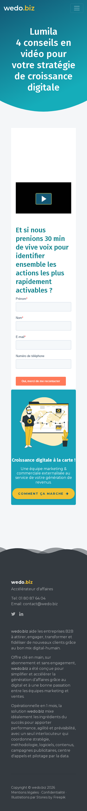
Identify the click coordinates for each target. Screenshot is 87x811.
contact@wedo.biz (40, 604)
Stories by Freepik (50, 797)
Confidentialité (53, 792)
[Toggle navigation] (76, 8)
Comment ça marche (41, 493)
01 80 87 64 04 (32, 598)
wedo (19, 8)
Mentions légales (25, 792)
